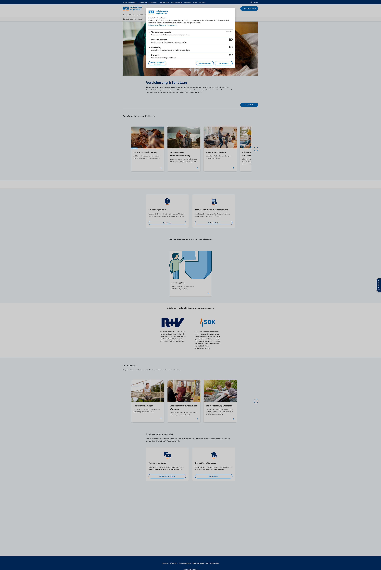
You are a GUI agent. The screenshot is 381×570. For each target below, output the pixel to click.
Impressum (171, 25)
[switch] (231, 39)
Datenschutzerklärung (156, 25)
